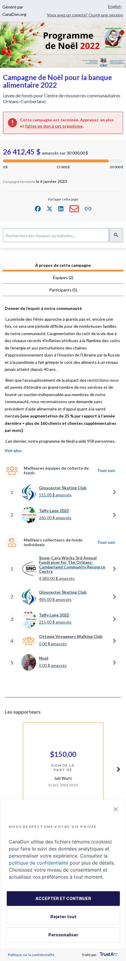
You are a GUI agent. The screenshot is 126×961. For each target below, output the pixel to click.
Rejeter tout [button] (63, 916)
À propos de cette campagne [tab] (63, 265)
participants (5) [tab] (63, 289)
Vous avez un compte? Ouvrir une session (85, 14)
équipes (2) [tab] (63, 277)
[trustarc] (108, 955)
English (114, 6)
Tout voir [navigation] (106, 470)
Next (118, 768)
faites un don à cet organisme (54, 125)
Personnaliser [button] (63, 934)
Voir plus (13, 450)
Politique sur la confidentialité (31, 954)
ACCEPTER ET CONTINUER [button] (63, 898)
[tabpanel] (63, 495)
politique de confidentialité (38, 863)
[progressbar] (63, 160)
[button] (38, 208)
